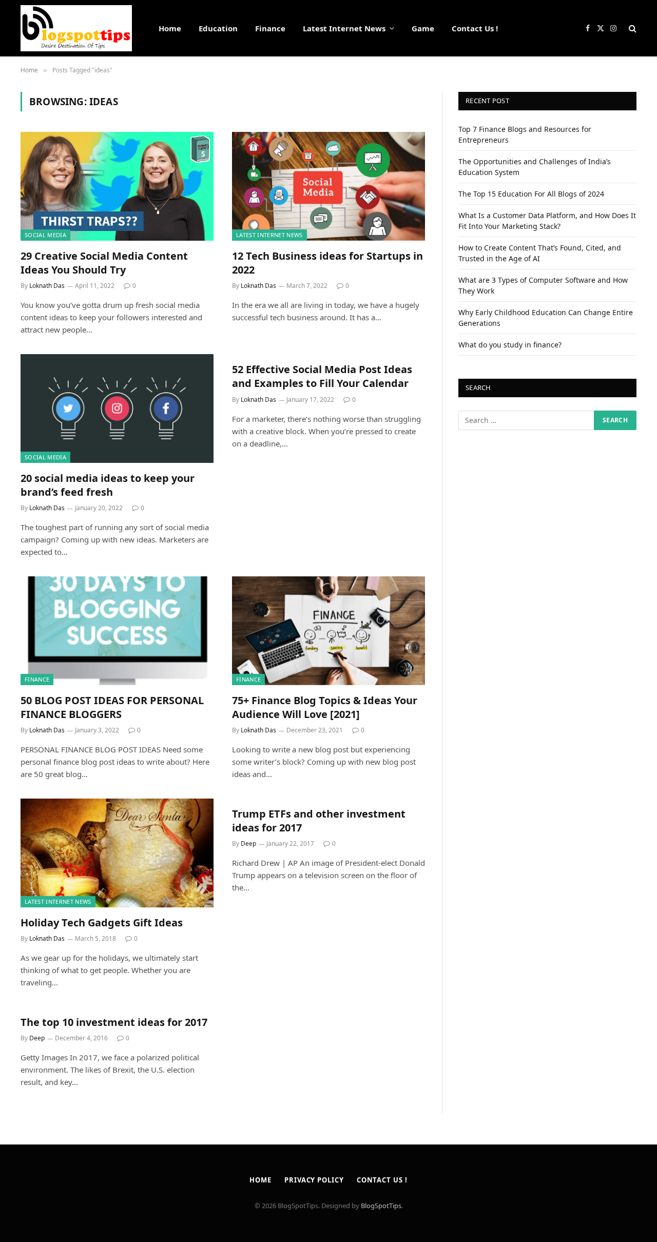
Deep (248, 843)
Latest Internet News (344, 28)
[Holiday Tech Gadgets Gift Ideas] (117, 853)
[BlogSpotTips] (76, 28)
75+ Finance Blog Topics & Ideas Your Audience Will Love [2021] (324, 707)
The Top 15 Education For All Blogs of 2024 (531, 194)
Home (170, 28)
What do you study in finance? (510, 345)
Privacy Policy (314, 1180)
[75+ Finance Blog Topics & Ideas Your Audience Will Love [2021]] (328, 630)
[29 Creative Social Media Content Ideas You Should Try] (117, 186)
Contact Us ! (475, 28)
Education (218, 28)
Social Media (45, 235)
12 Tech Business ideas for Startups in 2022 (327, 263)
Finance (270, 28)
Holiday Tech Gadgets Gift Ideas (102, 922)
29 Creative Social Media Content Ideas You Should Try (104, 263)
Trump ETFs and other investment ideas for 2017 (318, 821)
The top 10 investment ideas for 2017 (114, 1022)
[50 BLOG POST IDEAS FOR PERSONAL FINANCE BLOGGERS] (117, 630)
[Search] (631, 28)
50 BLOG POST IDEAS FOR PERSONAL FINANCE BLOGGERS (112, 707)
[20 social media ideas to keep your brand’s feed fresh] (117, 408)
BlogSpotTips (381, 1205)
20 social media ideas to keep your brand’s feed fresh (108, 485)
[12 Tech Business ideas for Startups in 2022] (328, 186)
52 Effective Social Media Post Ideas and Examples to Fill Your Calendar (322, 376)
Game (423, 28)
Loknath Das (47, 285)
